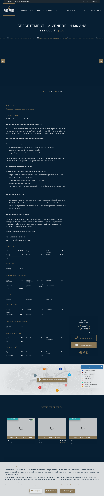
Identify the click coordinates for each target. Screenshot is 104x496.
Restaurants (87, 386)
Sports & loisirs (87, 382)
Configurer (36, 491)
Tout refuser (52, 491)
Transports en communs (89, 370)
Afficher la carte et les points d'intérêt (53, 380)
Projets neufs (71, 10)
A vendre (49, 10)
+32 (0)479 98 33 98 (85, 338)
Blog (99, 10)
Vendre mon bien (37, 10)
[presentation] (3, 61)
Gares (85, 372)
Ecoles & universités (89, 374)
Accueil (24, 10)
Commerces (87, 376)
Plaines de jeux (87, 378)
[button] (92, 367)
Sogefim (82, 10)
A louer (59, 10)
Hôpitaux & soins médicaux (90, 384)
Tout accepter (68, 491)
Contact (91, 10)
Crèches (86, 380)
